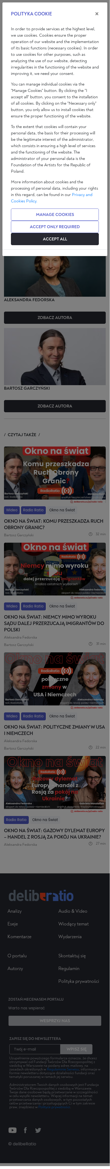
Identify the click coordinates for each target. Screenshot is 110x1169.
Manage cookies (55, 214)
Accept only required (55, 226)
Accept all (55, 239)
